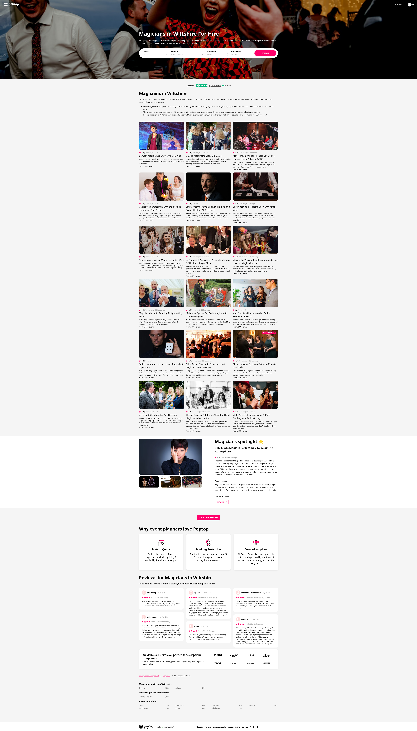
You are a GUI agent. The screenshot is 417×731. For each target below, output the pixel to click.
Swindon (142, 688)
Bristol (177, 708)
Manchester (179, 705)
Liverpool (215, 705)
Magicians (166, 676)
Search (399, 4)
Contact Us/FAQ (234, 727)
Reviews (208, 727)
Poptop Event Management (149, 676)
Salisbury (178, 688)
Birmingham (143, 708)
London (141, 705)
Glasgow (251, 705)
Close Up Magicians (146, 697)
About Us (199, 727)
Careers (245, 727)
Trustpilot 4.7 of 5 (165, 727)
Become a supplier (220, 727)
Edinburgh (216, 708)
